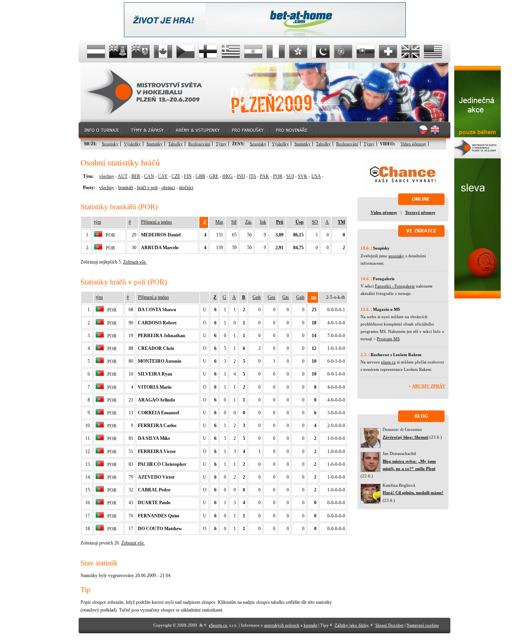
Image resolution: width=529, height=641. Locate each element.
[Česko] (186, 52)
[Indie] (253, 52)
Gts (285, 297)
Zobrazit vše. (135, 262)
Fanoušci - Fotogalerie (395, 286)
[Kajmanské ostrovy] (118, 52)
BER (135, 176)
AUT (122, 176)
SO (315, 222)
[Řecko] (231, 52)
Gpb (300, 297)
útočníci (186, 187)
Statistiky (154, 143)
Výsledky (132, 143)
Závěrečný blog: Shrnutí (405, 437)
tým (97, 222)
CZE (176, 176)
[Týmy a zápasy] (148, 130)
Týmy (221, 143)
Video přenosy (413, 143)
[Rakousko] (96, 52)
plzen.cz (388, 362)
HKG (227, 176)
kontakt (310, 625)
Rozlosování (199, 143)
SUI (290, 176)
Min (219, 222)
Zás (248, 222)
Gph (256, 297)
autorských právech (281, 625)
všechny (106, 176)
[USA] (433, 52)
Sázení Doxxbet (389, 625)
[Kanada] (163, 52)
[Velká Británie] (410, 52)
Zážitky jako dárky (351, 625)
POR (277, 176)
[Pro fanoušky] (248, 130)
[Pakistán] (320, 52)
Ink (263, 222)
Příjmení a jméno (156, 222)
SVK (302, 176)
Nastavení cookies (423, 625)
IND (241, 176)
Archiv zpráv (428, 386)
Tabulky (175, 143)
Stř (234, 222)
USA (316, 176)
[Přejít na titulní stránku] (150, 92)
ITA (252, 176)
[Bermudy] (141, 52)
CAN (149, 176)
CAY (163, 176)
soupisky (396, 255)
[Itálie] (275, 52)
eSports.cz (218, 625)
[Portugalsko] (343, 52)
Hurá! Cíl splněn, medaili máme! (413, 492)
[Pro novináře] (292, 130)
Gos (271, 297)
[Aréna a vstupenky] (198, 130)
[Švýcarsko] (388, 52)
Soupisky (110, 143)
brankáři (125, 187)
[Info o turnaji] (102, 130)
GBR (200, 176)
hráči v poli (147, 187)
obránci (168, 187)
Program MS (388, 338)
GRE (213, 176)
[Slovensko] (365, 52)
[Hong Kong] (298, 52)
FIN (188, 176)
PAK (264, 176)
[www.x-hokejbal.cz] (477, 297)
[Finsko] (208, 52)
